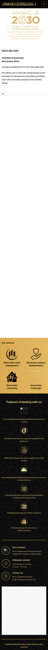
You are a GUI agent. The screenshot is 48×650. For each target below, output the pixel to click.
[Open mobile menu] (43, 4)
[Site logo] (19, 4)
